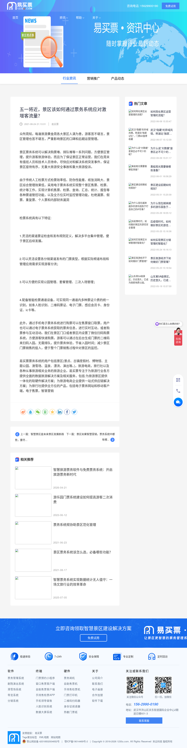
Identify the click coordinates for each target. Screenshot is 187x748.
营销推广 (93, 78)
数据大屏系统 (44, 712)
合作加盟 (97, 695)
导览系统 (13, 695)
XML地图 (44, 737)
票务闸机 (69, 678)
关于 (95, 17)
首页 (15, 17)
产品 (31, 17)
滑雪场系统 (14, 689)
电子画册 (97, 689)
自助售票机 (71, 683)
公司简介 (97, 678)
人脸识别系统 (44, 706)
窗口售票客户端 (45, 683)
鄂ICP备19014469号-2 (76, 741)
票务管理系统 (16, 678)
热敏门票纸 (71, 712)
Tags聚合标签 (29, 737)
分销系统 (13, 700)
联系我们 (97, 683)
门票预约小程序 (45, 678)
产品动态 (117, 78)
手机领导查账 (44, 700)
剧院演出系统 (16, 683)
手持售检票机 (72, 689)
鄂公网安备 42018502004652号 (43, 741)
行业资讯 (69, 78)
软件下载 (97, 700)
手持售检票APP (45, 695)
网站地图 (55, 737)
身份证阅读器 (72, 706)
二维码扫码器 (72, 700)
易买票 (38, 733)
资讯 (62, 17)
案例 (47, 17)
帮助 (79, 17)
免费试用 (93, 638)
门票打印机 (71, 695)
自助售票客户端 (45, 689)
